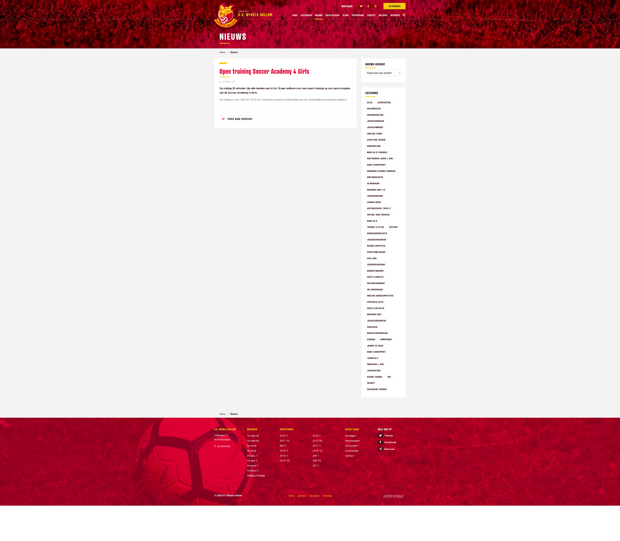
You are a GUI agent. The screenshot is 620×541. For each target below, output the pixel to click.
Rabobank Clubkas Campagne (381, 171)
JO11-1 (316, 445)
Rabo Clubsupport (376, 351)
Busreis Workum (375, 270)
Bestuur (393, 227)
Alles (369, 102)
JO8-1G (316, 460)
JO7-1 (315, 465)
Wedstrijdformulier (377, 333)
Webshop (395, 15)
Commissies (352, 450)
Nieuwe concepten (376, 245)
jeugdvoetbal (374, 370)
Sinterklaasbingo (376, 283)
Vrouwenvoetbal (375, 114)
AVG (389, 376)
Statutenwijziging (376, 252)
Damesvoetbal (374, 146)
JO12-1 (316, 435)
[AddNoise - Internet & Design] (393, 496)
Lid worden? (351, 445)
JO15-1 (284, 450)
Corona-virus (374, 202)
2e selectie (253, 440)
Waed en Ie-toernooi (377, 152)
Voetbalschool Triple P (379, 208)
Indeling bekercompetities (380, 295)
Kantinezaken (352, 440)
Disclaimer (314, 496)
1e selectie (253, 435)
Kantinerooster (375, 177)
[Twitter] (361, 6)
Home (295, 15)
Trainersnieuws (375, 195)
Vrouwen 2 (253, 470)
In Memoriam (373, 183)
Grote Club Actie (375, 308)
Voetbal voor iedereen (378, 214)
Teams (345, 15)
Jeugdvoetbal (384, 102)
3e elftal (251, 445)
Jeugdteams (286, 429)
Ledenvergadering (376, 264)
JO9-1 (315, 455)
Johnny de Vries (375, 345)
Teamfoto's (372, 358)
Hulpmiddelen (374, 108)
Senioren (252, 429)
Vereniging (306, 15)
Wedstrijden (332, 15)
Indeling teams (374, 133)
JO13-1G (284, 460)
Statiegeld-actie (375, 302)
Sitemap (327, 496)
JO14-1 (284, 455)
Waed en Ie (372, 220)
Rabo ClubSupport (376, 164)
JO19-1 (284, 435)
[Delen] (375, 6)
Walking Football (256, 475)
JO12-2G (317, 440)
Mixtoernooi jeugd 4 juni (380, 158)
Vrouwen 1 (253, 465)
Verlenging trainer (377, 389)
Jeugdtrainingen (375, 121)
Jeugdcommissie (375, 127)
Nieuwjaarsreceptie (377, 233)
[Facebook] (368, 6)
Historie (383, 15)
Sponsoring (358, 15)
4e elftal (251, 450)
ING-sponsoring (375, 289)
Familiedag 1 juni (375, 364)
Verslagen (372, 327)
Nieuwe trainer (374, 376)
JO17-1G (284, 440)
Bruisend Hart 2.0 (376, 189)
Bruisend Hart (374, 314)
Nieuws (319, 15)
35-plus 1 (252, 455)
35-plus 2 (252, 460)
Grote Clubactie (375, 277)
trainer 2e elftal (375, 227)
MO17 (283, 445)
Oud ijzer (372, 258)
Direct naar (352, 429)
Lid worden (394, 6)
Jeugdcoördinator (376, 320)
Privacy (371, 383)
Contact (371, 15)
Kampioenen (386, 339)
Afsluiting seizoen (376, 139)
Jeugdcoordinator (376, 239)
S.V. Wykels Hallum (225, 429)
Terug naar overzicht (240, 119)
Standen (371, 339)
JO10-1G (317, 450)
